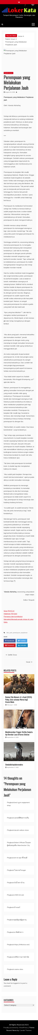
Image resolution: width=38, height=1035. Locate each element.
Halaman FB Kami (10, 614)
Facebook (10, 641)
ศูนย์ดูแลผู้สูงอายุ (20, 920)
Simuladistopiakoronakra (14, 764)
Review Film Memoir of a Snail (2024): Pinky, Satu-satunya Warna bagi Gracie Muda (18, 699)
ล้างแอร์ (17, 907)
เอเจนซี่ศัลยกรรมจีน (21, 818)
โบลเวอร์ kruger (20, 870)
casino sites (18, 969)
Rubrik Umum (8, 73)
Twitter (23, 641)
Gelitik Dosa (12, 655)
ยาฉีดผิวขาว (18, 932)
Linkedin (23, 645)
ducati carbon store (21, 830)
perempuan (16, 632)
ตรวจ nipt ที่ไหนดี (20, 858)
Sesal (28, 662)
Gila (7, 632)
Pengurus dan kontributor (13, 616)
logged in (16, 983)
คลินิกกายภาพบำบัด (21, 957)
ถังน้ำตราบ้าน (19, 882)
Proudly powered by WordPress (15, 1027)
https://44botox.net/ (22, 944)
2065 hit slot (19, 895)
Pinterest (10, 645)
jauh (11, 632)
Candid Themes (25, 1030)
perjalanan (24, 632)
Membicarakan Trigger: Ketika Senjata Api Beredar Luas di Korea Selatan (19, 733)
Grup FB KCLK (9, 611)
